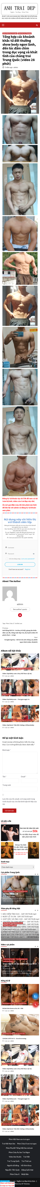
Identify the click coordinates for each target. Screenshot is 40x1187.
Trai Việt (26, 1157)
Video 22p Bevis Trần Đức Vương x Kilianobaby (18, 725)
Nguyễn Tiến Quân (12, 1170)
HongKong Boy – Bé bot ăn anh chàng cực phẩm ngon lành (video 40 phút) (21, 639)
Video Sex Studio (8, 961)
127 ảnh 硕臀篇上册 (10, 894)
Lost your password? (28, 559)
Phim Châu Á (10, 623)
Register (27, 569)
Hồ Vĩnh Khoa (26, 1165)
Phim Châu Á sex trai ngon (10, 33)
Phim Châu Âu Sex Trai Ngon (19, 1152)
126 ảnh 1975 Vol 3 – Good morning (14, 1038)
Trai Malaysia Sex (20, 1033)
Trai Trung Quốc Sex (21, 891)
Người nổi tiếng (13, 1165)
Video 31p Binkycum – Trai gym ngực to (16, 699)
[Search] (37, 25)
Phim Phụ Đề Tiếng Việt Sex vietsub (12, 923)
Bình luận (6, 750)
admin (15, 67)
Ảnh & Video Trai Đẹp (9, 891)
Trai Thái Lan (26, 1161)
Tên (4, 777)
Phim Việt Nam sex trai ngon (24, 668)
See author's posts (20, 609)
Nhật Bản (25, 1174)
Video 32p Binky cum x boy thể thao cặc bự (17, 673)
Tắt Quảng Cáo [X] (4, 1181)
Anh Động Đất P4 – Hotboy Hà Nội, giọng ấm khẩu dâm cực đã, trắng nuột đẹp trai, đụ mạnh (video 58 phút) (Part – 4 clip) (19, 631)
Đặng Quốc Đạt (27, 1170)
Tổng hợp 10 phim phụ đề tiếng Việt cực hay (20, 928)
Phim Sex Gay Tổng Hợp (24, 33)
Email (23, 777)
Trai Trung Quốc (13, 1161)
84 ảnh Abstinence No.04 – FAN (12, 1008)
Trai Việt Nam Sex (8, 1144)
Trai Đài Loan (18, 623)
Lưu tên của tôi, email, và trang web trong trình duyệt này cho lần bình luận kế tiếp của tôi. (19, 801)
